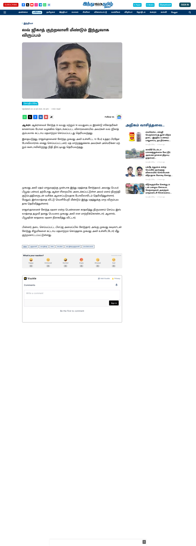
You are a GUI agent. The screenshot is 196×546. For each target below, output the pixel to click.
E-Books (150, 5)
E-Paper (137, 5)
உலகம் (75, 12)
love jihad (59, 247)
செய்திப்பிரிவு (30, 103)
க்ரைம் (153, 12)
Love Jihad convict (88, 247)
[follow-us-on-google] (119, 117)
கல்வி (164, 12)
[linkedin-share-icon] (41, 118)
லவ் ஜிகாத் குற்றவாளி (72, 247)
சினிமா (86, 12)
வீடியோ (128, 12)
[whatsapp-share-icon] (25, 118)
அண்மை (23, 12)
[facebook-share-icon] (35, 118)
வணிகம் (115, 12)
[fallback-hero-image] (134, 136)
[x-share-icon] (30, 118)
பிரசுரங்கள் (165, 5)
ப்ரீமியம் (37, 12)
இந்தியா (63, 12)
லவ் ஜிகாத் (43, 247)
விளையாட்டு (100, 12)
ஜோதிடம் (141, 12)
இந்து (25, 247)
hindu (52, 247)
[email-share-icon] (46, 118)
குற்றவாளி (33, 247)
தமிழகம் (50, 12)
